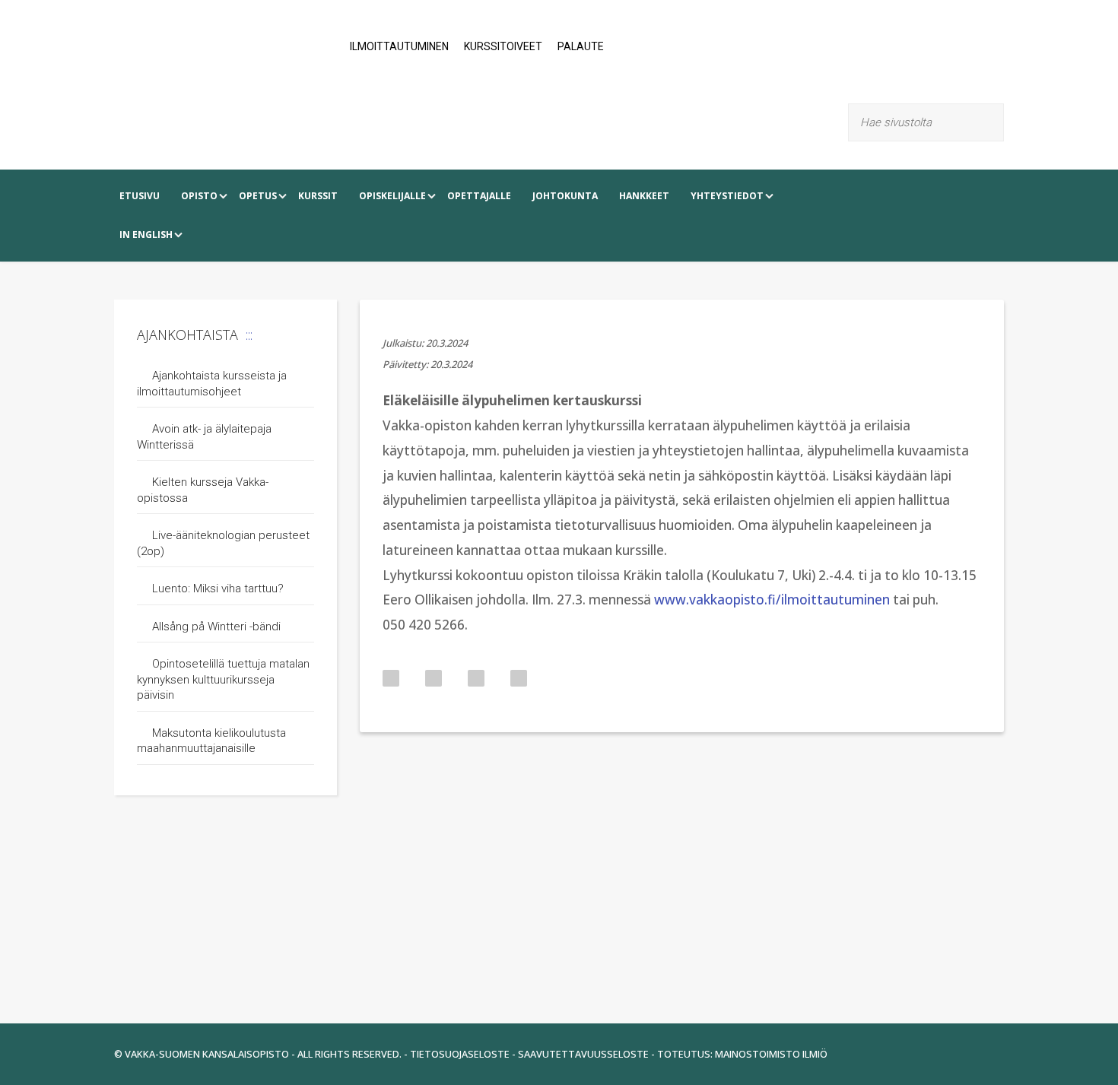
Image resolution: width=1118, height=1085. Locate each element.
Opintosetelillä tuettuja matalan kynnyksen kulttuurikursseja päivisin (223, 679)
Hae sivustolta (994, 122)
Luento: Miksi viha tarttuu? (218, 588)
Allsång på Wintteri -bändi (216, 626)
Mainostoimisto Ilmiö (771, 1054)
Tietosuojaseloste (460, 1054)
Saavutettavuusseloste (583, 1054)
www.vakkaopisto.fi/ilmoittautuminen (772, 599)
